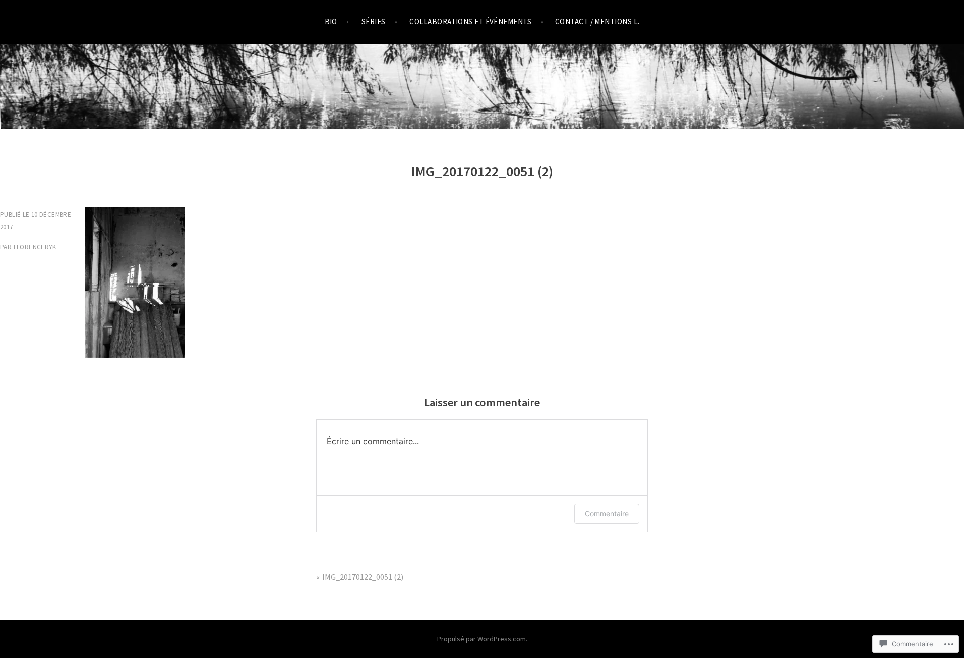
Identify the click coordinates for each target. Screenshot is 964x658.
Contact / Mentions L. (597, 21)
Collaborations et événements (470, 21)
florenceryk (35, 247)
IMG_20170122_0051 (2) (362, 577)
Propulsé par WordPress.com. (482, 638)
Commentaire (607, 513)
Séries (374, 21)
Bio (331, 21)
